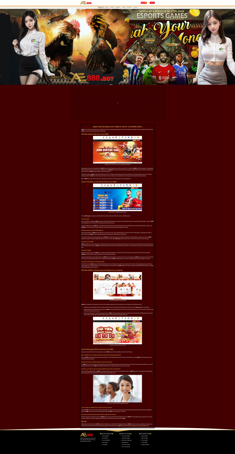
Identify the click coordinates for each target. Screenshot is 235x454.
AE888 (82, 129)
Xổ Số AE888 (104, 444)
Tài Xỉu (123, 7)
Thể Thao (129, 7)
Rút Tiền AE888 (144, 440)
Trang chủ (100, 7)
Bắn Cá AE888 (105, 442)
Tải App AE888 (144, 442)
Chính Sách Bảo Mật (126, 438)
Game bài (117, 7)
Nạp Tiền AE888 (144, 438)
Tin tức (135, 7)
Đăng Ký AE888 (144, 436)
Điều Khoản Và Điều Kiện (127, 440)
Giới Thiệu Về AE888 (126, 436)
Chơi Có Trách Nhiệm (126, 444)
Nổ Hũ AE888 (104, 438)
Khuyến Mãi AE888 (145, 444)
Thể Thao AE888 (105, 436)
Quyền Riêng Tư (125, 442)
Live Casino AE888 (106, 440)
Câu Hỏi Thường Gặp (126, 446)
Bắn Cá (107, 7)
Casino (112, 7)
